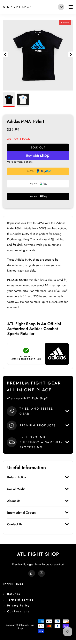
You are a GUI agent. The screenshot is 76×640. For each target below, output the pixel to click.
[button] (5, 54)
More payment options (20, 162)
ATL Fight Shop (26, 626)
